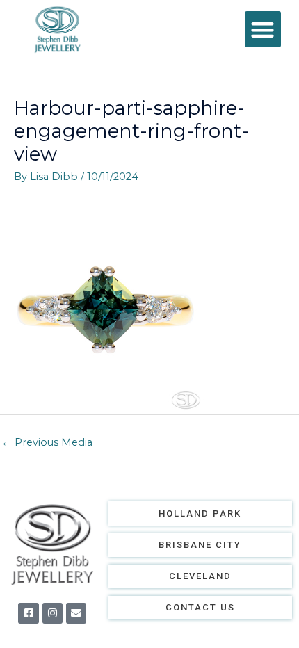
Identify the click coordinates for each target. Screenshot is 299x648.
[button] (263, 29)
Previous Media (46, 442)
